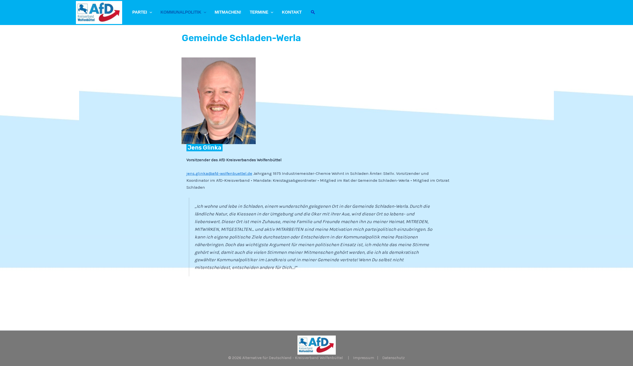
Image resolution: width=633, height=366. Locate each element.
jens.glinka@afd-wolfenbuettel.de (219, 173)
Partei (139, 12)
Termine (259, 12)
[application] (149, 12)
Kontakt (292, 12)
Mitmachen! (228, 12)
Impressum (363, 357)
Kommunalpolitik (180, 12)
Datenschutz (393, 357)
